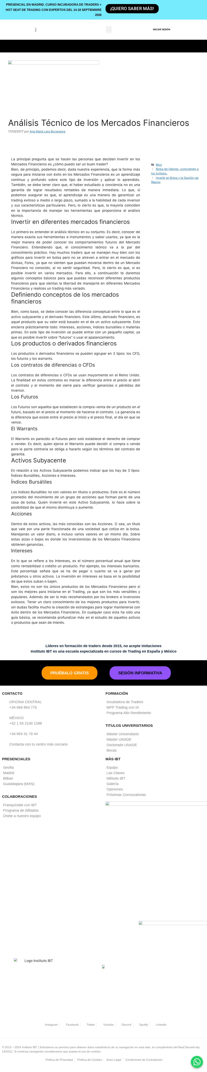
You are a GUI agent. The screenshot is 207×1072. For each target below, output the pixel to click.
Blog (159, 164)
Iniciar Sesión (161, 29)
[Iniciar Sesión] (148, 30)
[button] (109, 29)
